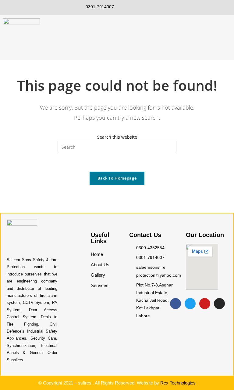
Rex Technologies (178, 382)
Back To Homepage (117, 178)
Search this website (117, 137)
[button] (229, 33)
